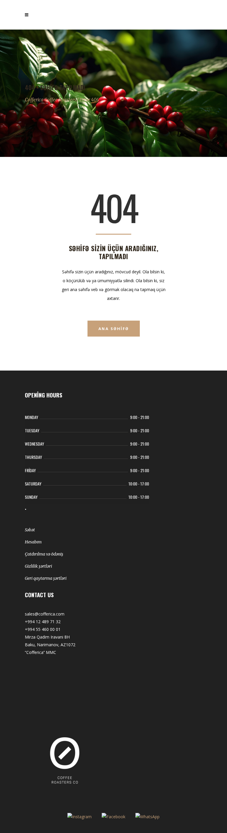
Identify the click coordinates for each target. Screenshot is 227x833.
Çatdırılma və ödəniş (44, 554)
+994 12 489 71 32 (43, 621)
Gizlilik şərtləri (38, 566)
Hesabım (33, 542)
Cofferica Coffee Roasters (50, 100)
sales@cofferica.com (44, 614)
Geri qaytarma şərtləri (46, 578)
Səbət (30, 529)
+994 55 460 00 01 (43, 629)
